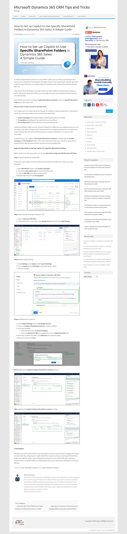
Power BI (89, 135)
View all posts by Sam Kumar (33, 491)
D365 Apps (32, 16)
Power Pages (91, 128)
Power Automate (92, 132)
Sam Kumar (19, 34)
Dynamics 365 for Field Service (95, 151)
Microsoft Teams (92, 148)
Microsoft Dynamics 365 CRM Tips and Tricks (52, 7)
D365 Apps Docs (68, 16)
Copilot (22, 468)
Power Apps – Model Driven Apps (96, 122)
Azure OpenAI (91, 145)
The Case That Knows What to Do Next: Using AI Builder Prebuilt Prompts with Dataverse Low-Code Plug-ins (97, 254)
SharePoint (28, 468)
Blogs (23, 16)
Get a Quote (82, 16)
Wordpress (111, 530)
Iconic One (93, 530)
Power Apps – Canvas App (94, 125)
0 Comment (76, 34)
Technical (35, 468)
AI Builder (90, 138)
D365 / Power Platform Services (49, 16)
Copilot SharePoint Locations (50, 468)
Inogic (16, 16)
